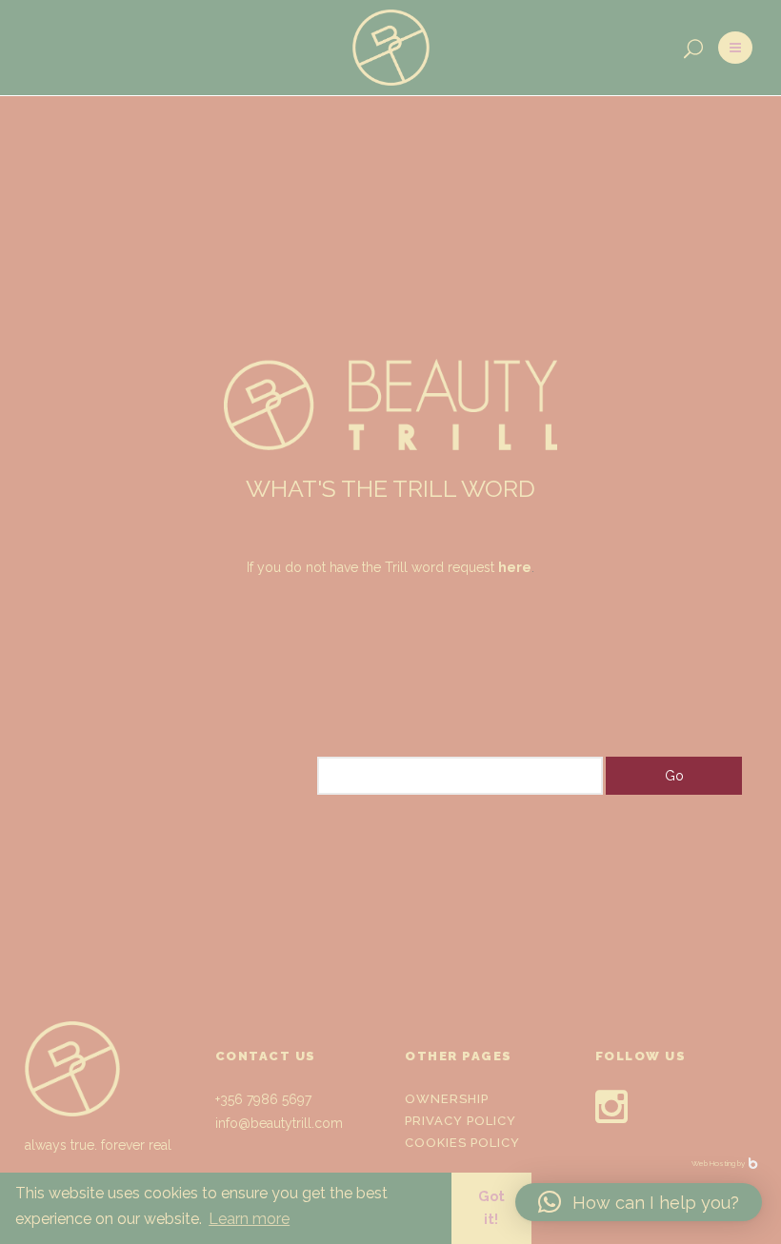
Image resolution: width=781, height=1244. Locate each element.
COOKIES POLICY (462, 1142)
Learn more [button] (249, 1219)
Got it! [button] (491, 1207)
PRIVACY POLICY (460, 1121)
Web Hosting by (719, 1163)
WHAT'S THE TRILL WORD (390, 488)
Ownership (447, 1099)
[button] (638, 1202)
